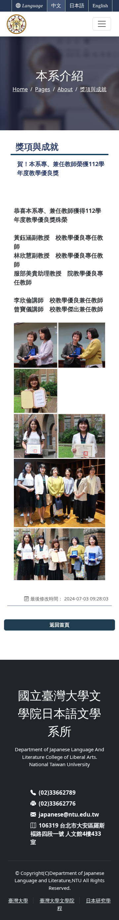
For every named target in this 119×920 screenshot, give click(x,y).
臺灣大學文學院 (57, 900)
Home (20, 89)
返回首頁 (59, 625)
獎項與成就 (93, 89)
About (65, 89)
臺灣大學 (18, 900)
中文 (56, 5)
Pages (42, 89)
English (100, 5)
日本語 (76, 5)
